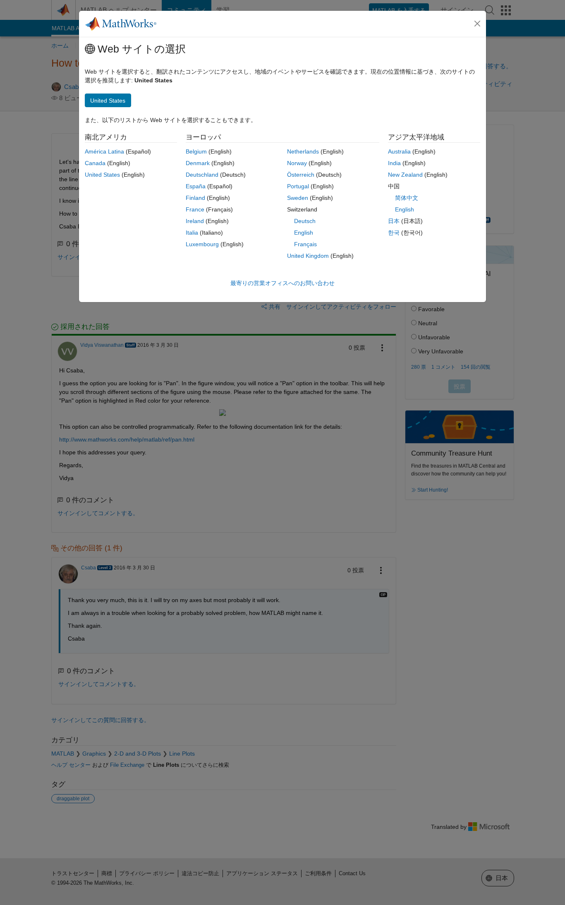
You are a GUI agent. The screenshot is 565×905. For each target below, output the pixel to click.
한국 (394, 232)
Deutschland (202, 174)
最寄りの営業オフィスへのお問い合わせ (282, 283)
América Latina (104, 151)
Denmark (198, 163)
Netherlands (303, 151)
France (195, 209)
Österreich (300, 174)
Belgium (196, 151)
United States (102, 174)
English (303, 232)
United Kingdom (308, 255)
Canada (95, 163)
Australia (399, 151)
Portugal (298, 186)
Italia (192, 232)
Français (305, 244)
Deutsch (305, 221)
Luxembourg (202, 244)
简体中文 (406, 197)
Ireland (195, 221)
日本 (394, 221)
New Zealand (405, 174)
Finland (195, 197)
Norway (297, 163)
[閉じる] (477, 23)
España (196, 186)
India (394, 163)
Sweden (297, 197)
